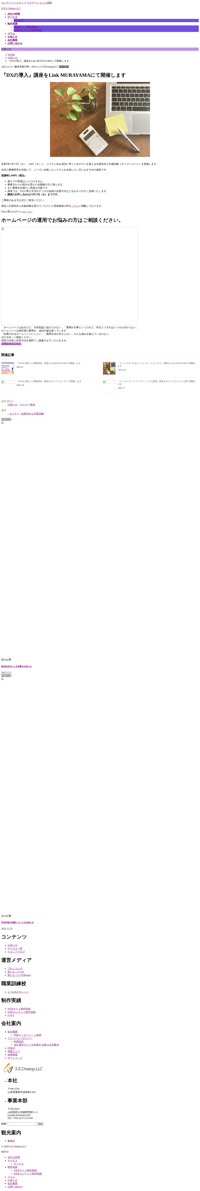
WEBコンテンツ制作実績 (28, 30)
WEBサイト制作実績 (25, 27)
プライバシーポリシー (20, 1038)
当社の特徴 (14, 1157)
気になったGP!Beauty (19, 975)
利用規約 (19, 1041)
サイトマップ (15, 1058)
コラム (11, 1177)
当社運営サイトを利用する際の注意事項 (36, 1044)
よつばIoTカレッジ (18, 992)
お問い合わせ (15, 1186)
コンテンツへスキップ (13, 2)
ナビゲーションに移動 (39, 2)
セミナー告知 (27, 404)
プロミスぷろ (15, 968)
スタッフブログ (16, 951)
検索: (4, 1123)
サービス (19, 20)
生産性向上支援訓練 (32, 413)
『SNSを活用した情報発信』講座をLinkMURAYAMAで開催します (48, 363)
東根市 (11, 1141)
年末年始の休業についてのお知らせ (17, 922)
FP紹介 (11, 1048)
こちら (75, 206)
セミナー (14, 413)
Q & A (11, 1015)
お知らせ (64, 66)
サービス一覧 (15, 948)
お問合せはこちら (11, 343)
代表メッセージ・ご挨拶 (27, 1035)
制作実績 (13, 1167)
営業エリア (14, 1051)
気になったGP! (16, 972)
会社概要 (13, 1031)
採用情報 (13, 1054)
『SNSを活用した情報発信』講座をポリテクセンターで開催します (48, 381)
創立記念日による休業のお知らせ (16, 666)
